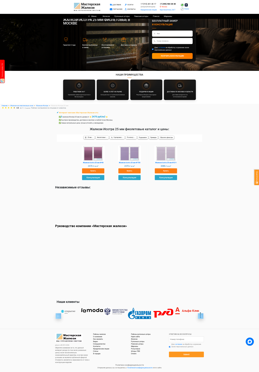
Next (200, 316)
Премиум (153, 137)
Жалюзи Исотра (42, 106)
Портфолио (117, 9)
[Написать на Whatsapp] (182, 5)
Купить (93, 171)
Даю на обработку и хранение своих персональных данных (171, 49)
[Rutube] (186, 5)
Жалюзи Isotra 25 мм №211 (166, 163)
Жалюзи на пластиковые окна (21, 106)
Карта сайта (135, 337)
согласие (161, 47)
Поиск (186, 9)
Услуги (130, 5)
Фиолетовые (101, 137)
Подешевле (143, 137)
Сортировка (118, 137)
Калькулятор (257, 176)
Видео (95, 341)
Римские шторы (141, 16)
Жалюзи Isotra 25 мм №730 (129, 163)
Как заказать (98, 339)
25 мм (90, 137)
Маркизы (168, 16)
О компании (97, 337)
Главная (4, 106)
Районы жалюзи (99, 334)
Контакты (131, 9)
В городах (96, 354)
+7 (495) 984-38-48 (168, 4)
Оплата (133, 354)
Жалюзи (106, 16)
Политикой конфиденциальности (139, 368)
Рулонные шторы (122, 16)
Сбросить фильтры (166, 137)
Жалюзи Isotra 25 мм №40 (93, 163)
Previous (58, 316)
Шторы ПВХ (135, 351)
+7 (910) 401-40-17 (148, 4)
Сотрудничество (99, 344)
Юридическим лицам (149, 10)
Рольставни (135, 349)
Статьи (95, 351)
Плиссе (156, 16)
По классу (130, 137)
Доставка (117, 5)
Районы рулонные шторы (141, 334)
